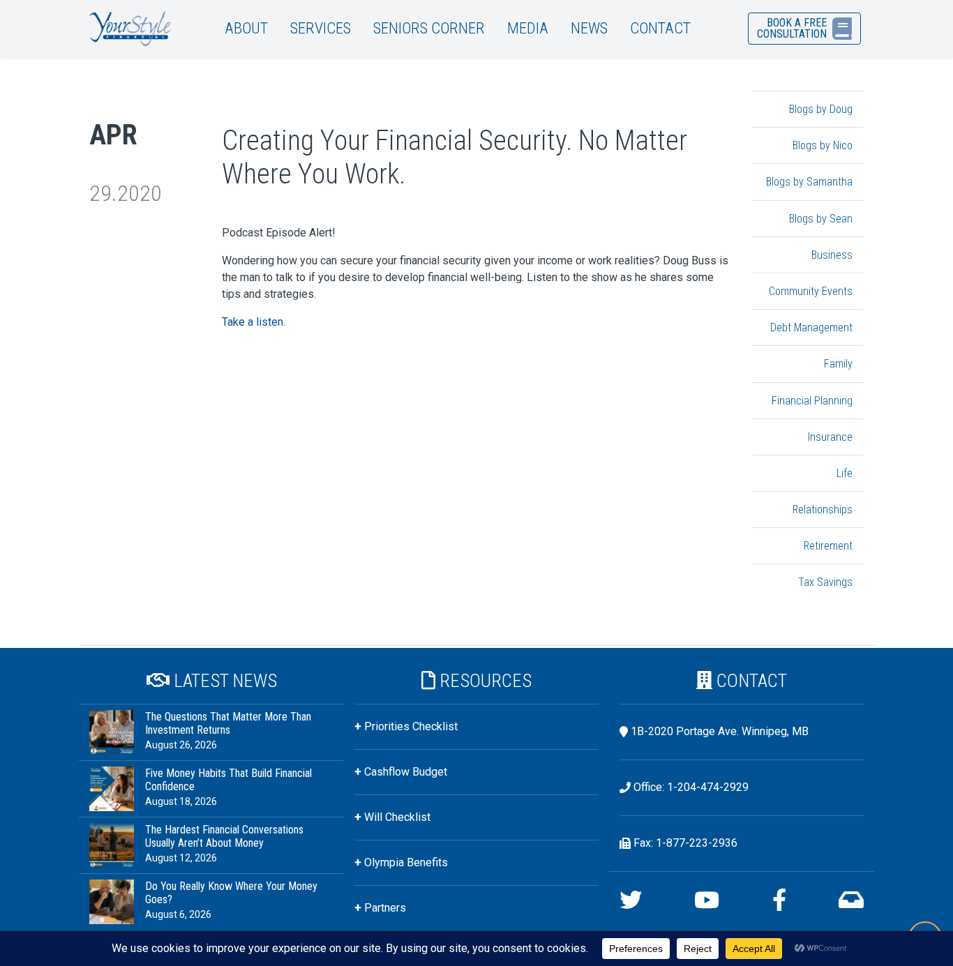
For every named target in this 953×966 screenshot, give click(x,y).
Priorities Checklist (411, 726)
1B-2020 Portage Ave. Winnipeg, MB (720, 731)
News (589, 28)
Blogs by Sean (821, 218)
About (246, 28)
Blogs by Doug (821, 109)
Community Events (811, 291)
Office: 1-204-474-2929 (691, 787)
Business (832, 255)
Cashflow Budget (405, 771)
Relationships (823, 509)
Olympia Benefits (406, 862)
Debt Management (811, 327)
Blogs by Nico (823, 145)
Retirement (828, 545)
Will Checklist (397, 817)
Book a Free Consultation (792, 28)
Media (527, 28)
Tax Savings (825, 582)
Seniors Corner (429, 28)
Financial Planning (812, 400)
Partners (385, 907)
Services (320, 28)
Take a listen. (253, 322)
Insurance (830, 437)
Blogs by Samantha (809, 181)
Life (844, 473)
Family (838, 363)
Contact (660, 28)
